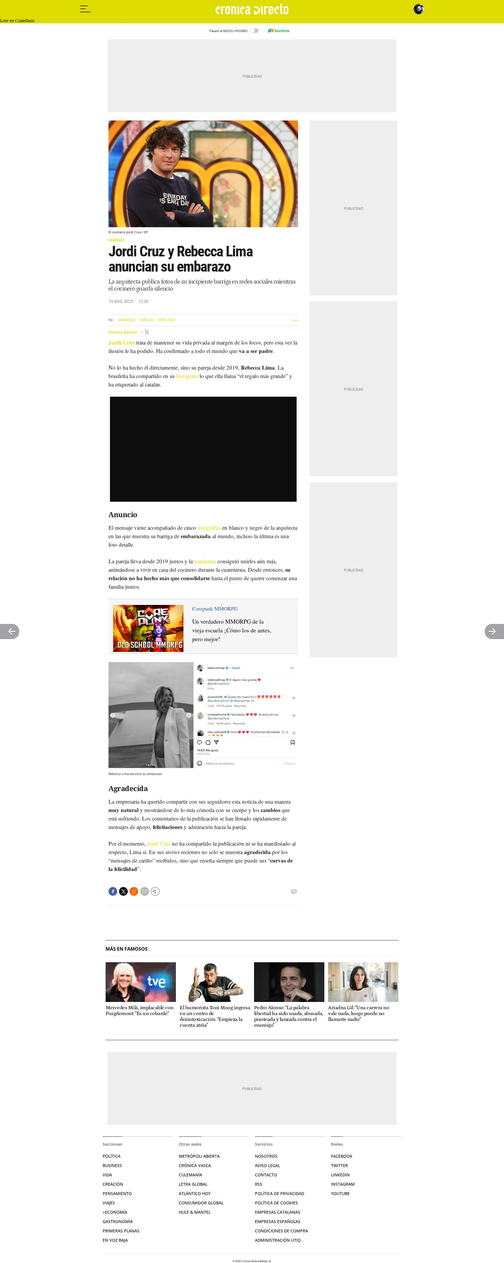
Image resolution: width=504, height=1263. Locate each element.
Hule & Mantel (195, 1212)
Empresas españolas (277, 1221)
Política (111, 1156)
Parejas (146, 320)
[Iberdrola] (278, 30)
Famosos (116, 240)
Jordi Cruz (166, 320)
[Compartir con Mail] (144, 891)
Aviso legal (267, 1165)
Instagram (187, 375)
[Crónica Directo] (252, 9)
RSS (258, 1184)
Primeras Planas (121, 1231)
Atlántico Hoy (195, 1193)
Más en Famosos (127, 949)
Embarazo (127, 320)
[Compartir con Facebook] (112, 891)
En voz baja (115, 1240)
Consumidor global (201, 1203)
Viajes (109, 1203)
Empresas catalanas (277, 1212)
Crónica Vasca (195, 1165)
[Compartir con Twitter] (123, 891)
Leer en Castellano (17, 20)
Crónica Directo (123, 332)
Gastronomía (118, 1221)
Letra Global (193, 1184)
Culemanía (190, 1175)
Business (112, 1165)
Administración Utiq (278, 1240)
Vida (107, 1175)
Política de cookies (276, 1203)
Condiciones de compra (281, 1231)
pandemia (205, 561)
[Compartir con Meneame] (134, 891)
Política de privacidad (279, 1193)
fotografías (209, 527)
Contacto (266, 1175)
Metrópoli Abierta (199, 1156)
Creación (113, 1184)
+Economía (115, 1212)
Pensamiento (117, 1193)
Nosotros (266, 1156)
